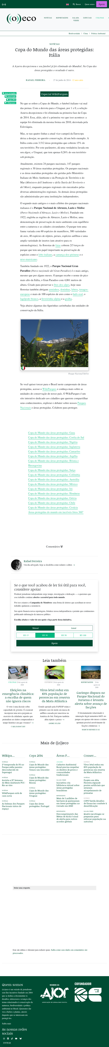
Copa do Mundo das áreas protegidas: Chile (51, 502)
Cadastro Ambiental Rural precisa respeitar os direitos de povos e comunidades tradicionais (67, 769)
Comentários (53, 546)
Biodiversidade (74, 33)
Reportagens (62, 18)
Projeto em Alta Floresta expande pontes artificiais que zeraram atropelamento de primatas (94, 786)
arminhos (54, 289)
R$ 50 (64, 635)
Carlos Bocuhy (18, 726)
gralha (68, 298)
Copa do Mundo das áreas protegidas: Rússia (39, 780)
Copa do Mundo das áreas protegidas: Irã (50, 488)
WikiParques (49, 389)
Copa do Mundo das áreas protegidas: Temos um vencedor (39, 767)
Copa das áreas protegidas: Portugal (39, 805)
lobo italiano (45, 254)
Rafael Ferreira (35, 80)
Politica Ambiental (98, 33)
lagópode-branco (29, 298)
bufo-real (78, 294)
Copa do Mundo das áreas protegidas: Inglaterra (54, 446)
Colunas (100, 18)
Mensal (35, 628)
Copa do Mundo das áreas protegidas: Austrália (53, 479)
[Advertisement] (54, 859)
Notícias (48, 18)
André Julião (54, 723)
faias (58, 245)
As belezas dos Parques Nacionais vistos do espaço (13, 806)
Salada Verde (75, 19)
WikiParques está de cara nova (12, 794)
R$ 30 (45, 635)
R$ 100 (83, 635)
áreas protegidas (10, 93)
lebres (74, 289)
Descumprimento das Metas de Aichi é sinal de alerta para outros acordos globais (67, 817)
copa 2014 (12, 99)
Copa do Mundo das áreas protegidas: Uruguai (39, 793)
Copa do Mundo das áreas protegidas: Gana (51, 432)
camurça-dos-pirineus (67, 254)
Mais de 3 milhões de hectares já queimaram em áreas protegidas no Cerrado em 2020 (68, 802)
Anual (73, 628)
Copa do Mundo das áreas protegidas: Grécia (52, 498)
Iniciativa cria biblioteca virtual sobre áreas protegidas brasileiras (67, 786)
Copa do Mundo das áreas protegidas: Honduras (54, 493)
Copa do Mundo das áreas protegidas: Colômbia (54, 474)
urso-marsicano (28, 259)
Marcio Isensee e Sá (91, 729)
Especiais (87, 18)
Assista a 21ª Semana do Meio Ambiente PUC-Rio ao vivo (13, 783)
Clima (85, 33)
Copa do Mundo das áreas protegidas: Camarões (54, 451)
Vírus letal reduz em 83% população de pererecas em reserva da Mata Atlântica (54, 695)
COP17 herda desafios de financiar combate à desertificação (95, 803)
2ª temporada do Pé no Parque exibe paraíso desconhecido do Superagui (13, 768)
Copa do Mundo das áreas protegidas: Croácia (53, 507)
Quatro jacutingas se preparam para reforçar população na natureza (95, 817)
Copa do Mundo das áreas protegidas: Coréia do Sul (56, 437)
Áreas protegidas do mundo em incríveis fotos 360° (55, 512)
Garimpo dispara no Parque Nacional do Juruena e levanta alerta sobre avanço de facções (91, 699)
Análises (59, 762)
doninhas (65, 289)
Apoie (101, 4)
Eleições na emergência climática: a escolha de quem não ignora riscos (18, 695)
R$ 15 (26, 635)
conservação (11, 96)
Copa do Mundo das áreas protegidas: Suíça (51, 470)
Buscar (78, 4)
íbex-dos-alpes (62, 284)
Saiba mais (6, 1023)
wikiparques (11, 103)
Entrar (7, 1043)
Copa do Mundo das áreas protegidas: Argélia (52, 456)
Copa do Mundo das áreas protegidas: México (53, 484)
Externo (49, 682)
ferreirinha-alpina (51, 298)
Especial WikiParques (54, 94)
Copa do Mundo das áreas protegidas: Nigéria (52, 442)
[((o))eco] (22, 19)
